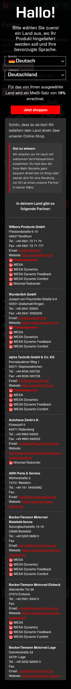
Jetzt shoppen (36, 109)
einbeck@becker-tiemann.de (39, 608)
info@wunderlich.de (33, 318)
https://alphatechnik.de (37, 385)
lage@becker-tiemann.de (36, 671)
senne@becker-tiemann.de (37, 545)
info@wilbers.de (30, 250)
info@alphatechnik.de (34, 380)
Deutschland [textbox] (22, 75)
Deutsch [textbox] (25, 61)
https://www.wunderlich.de (40, 322)
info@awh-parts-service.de (37, 497)
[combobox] (35, 61)
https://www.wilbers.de (37, 255)
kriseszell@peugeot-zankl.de (39, 443)
